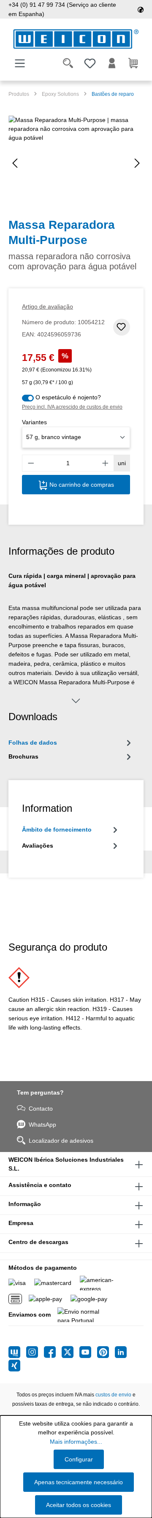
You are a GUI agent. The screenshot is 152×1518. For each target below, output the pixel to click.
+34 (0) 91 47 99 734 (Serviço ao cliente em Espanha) (62, 9)
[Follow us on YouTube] (88, 1352)
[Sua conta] (111, 63)
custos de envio (113, 1395)
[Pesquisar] (68, 63)
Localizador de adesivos (61, 1140)
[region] (76, 163)
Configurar (79, 1459)
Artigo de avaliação (47, 306)
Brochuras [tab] (23, 756)
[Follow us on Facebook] (53, 1352)
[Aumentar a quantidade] (105, 463)
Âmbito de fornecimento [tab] (57, 829)
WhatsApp (42, 1124)
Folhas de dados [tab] (32, 742)
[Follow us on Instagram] (35, 1352)
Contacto (41, 1108)
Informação (24, 1204)
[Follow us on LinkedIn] (121, 1352)
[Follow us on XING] (14, 1366)
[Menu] (19, 63)
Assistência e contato (39, 1185)
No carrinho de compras (81, 484)
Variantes (34, 422)
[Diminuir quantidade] (31, 463)
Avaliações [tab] (37, 845)
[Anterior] (14, 163)
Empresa (20, 1223)
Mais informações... (76, 1441)
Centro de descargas (38, 1242)
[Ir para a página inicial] (76, 39)
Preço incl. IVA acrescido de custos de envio (72, 407)
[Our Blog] (17, 1352)
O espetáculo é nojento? (68, 397)
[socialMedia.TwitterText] (70, 1352)
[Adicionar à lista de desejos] (121, 327)
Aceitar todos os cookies (78, 1505)
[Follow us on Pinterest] (106, 1352)
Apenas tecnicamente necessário (78, 1482)
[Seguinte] (137, 163)
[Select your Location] (141, 9)
